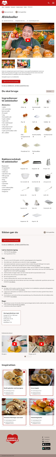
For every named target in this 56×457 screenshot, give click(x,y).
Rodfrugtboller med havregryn (13, 388)
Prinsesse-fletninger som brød (13, 417)
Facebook (46, 437)
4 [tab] (30, 356)
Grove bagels (35, 388)
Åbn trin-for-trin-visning (11, 81)
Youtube (46, 441)
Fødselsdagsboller (36, 417)
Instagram (47, 439)
